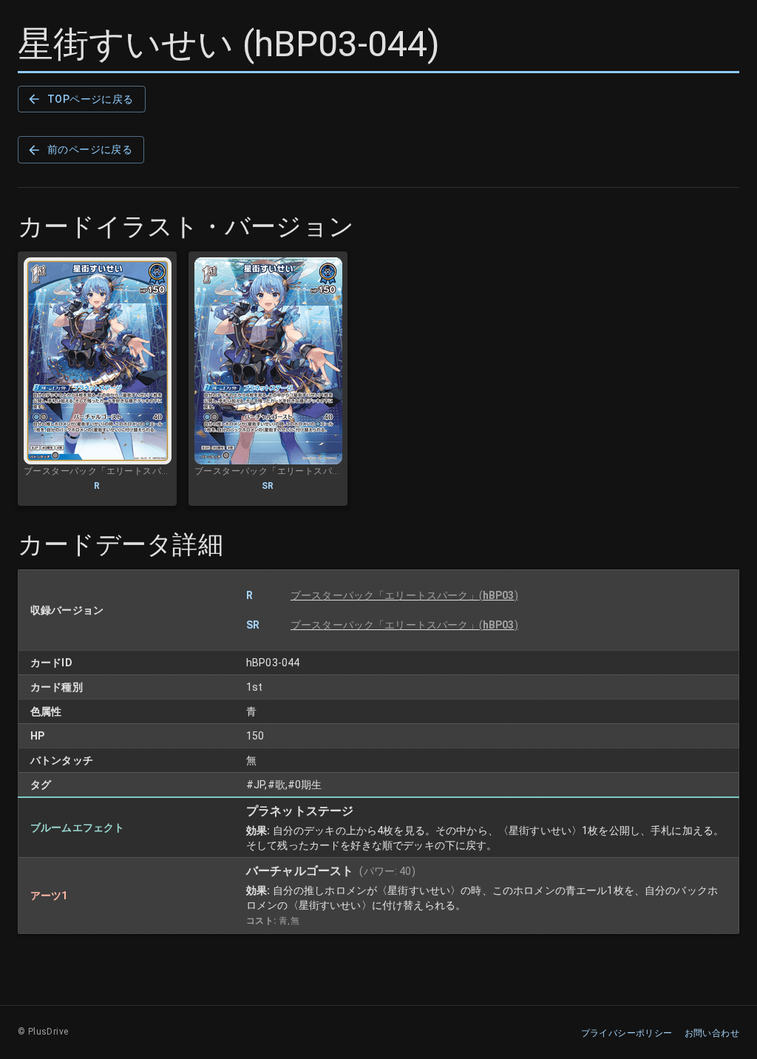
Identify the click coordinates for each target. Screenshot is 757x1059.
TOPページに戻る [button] (90, 99)
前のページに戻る (89, 149)
